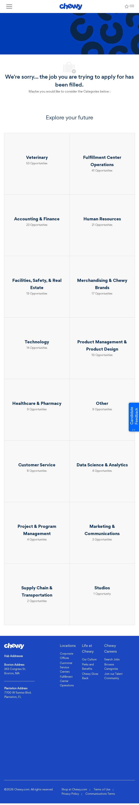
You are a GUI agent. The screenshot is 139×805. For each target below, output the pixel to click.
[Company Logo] (70, 6)
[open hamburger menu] (9, 6)
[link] (14, 646)
